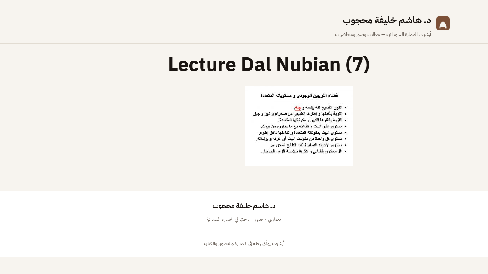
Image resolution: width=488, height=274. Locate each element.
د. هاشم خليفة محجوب (387, 20)
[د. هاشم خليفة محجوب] (443, 25)
